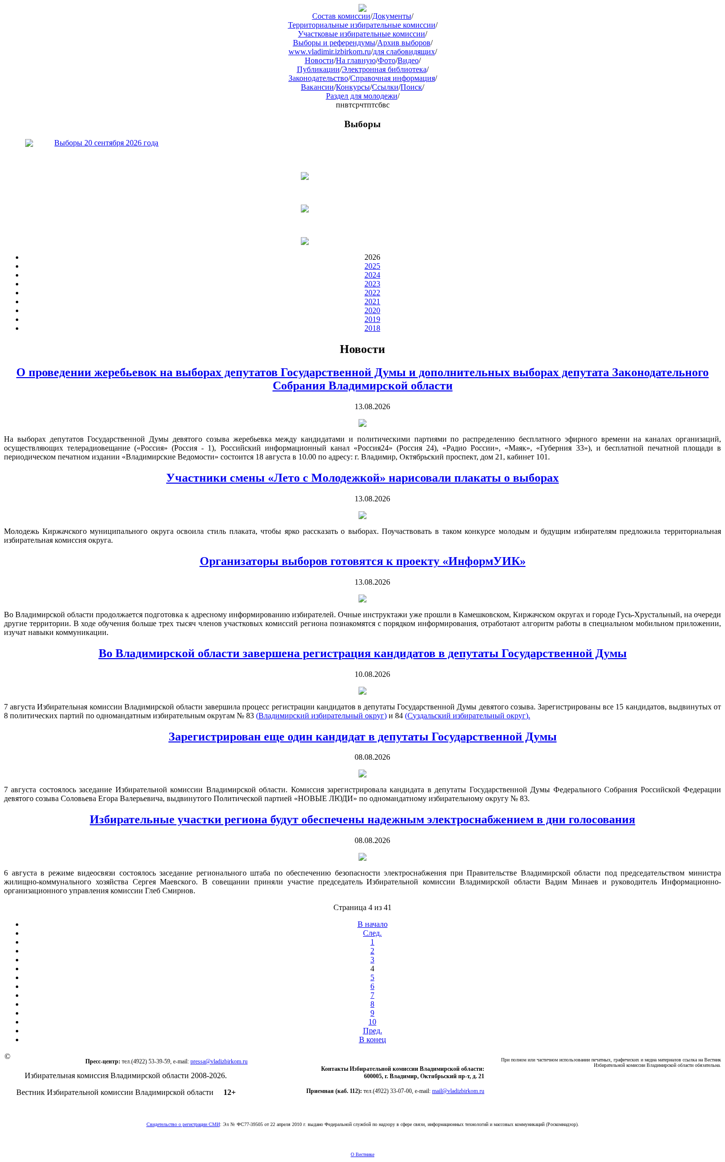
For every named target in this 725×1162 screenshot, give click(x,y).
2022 (372, 292)
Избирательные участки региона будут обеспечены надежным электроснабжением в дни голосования (362, 819)
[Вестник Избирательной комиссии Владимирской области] (362, 9)
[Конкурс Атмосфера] (362, 176)
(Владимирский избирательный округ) (321, 715)
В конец (372, 1039)
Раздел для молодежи (362, 96)
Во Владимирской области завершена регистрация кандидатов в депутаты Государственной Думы (363, 653)
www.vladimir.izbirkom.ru (330, 51)
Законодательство (318, 78)
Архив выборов (404, 42)
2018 (372, 328)
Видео (408, 60)
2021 (372, 301)
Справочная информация (392, 78)
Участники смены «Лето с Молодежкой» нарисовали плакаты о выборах (362, 477)
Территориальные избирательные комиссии (361, 25)
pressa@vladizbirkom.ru (219, 1061)
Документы (391, 16)
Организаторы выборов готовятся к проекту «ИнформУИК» (363, 561)
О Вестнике (362, 1154)
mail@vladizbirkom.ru (458, 1091)
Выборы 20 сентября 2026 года (106, 143)
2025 (372, 266)
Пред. (372, 1030)
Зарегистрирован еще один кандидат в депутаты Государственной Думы (363, 736)
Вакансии (317, 87)
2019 (372, 319)
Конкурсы (353, 87)
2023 (372, 284)
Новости (319, 60)
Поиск (411, 87)
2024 (372, 275)
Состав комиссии (341, 16)
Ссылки (385, 87)
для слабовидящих (404, 51)
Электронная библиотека (384, 69)
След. (372, 933)
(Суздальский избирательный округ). (467, 715)
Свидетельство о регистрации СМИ (183, 1124)
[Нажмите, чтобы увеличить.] (362, 424)
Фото (387, 60)
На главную (356, 60)
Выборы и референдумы (334, 42)
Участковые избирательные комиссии (361, 34)
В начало (373, 924)
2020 (372, 310)
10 (372, 1022)
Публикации (318, 69)
